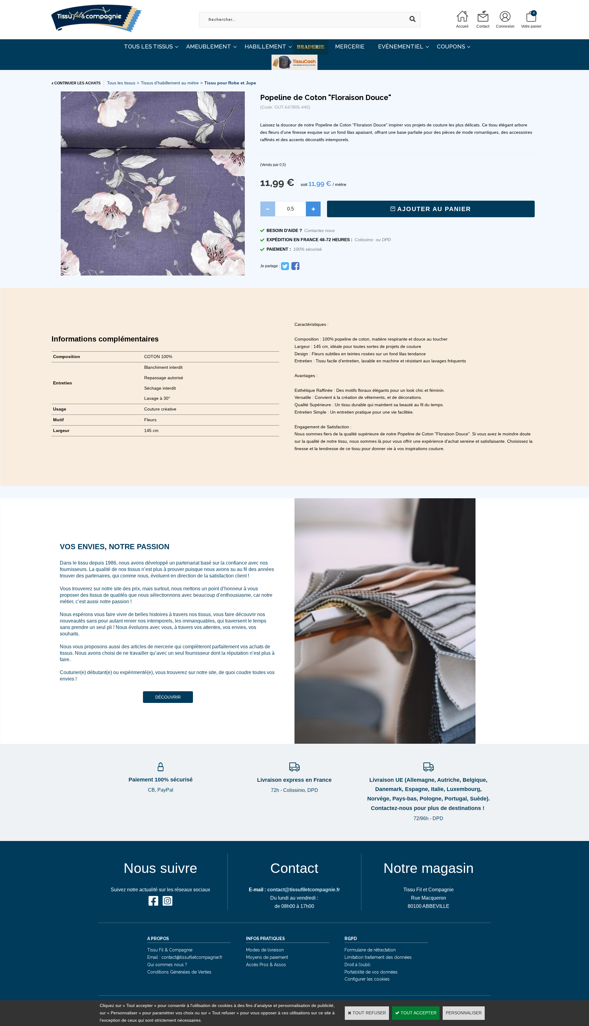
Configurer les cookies (367, 979)
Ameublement (208, 46)
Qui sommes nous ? (167, 964)
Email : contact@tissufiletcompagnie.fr (184, 957)
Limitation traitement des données (378, 957)
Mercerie (349, 46)
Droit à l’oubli (357, 964)
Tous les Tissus (148, 46)
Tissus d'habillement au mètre (170, 82)
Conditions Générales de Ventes (179, 972)
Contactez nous (319, 230)
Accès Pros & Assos (266, 964)
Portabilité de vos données (371, 972)
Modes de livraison (265, 949)
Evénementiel (400, 46)
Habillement (265, 46)
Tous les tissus (121, 82)
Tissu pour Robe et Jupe (230, 82)
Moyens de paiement (267, 957)
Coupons (451, 46)
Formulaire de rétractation (370, 949)
